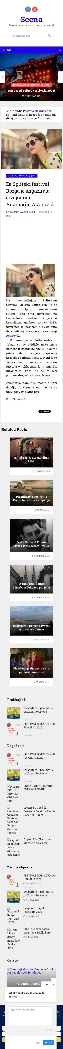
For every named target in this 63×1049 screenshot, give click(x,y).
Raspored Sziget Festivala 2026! (33, 909)
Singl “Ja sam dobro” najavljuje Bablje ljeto (37, 930)
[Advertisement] (31, 240)
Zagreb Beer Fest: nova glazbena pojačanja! (37, 841)
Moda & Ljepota (27, 175)
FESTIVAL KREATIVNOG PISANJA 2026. (39, 725)
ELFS (53, 322)
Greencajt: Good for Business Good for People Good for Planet (39, 811)
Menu (7, 50)
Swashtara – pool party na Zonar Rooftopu (38, 709)
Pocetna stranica (34, 111)
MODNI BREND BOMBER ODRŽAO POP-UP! (38, 787)
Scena (31, 19)
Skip (38, 1042)
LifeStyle (12, 175)
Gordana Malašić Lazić (22, 212)
